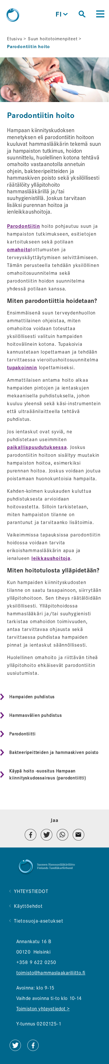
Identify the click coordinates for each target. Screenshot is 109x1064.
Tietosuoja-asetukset (38, 921)
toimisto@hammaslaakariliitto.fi (50, 973)
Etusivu (14, 38)
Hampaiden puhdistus (32, 696)
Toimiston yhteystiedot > (43, 1009)
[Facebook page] (33, 1049)
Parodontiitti (22, 733)
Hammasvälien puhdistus (35, 715)
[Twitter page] (15, 1049)
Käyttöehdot (28, 906)
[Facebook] (30, 835)
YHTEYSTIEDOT (31, 891)
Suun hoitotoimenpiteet (53, 38)
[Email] (78, 835)
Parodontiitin (23, 226)
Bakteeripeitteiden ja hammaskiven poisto (54, 752)
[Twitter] (46, 835)
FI (62, 14)
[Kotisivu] (13, 15)
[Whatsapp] (62, 835)
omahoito (19, 250)
